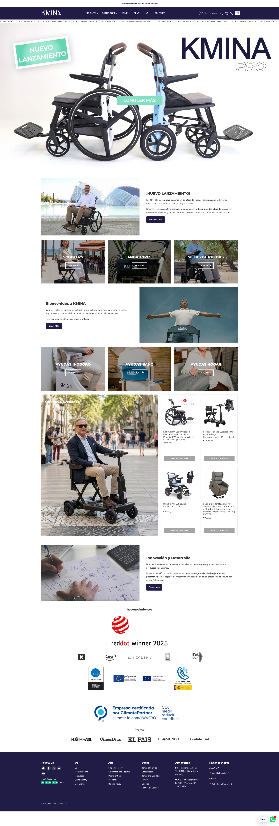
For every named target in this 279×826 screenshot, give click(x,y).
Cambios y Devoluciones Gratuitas (15, 21)
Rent (137, 13)
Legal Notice (147, 771)
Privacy (145, 779)
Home (124, 13)
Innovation (79, 775)
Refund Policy (114, 783)
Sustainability (81, 779)
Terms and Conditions (152, 775)
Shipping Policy (115, 767)
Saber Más (54, 326)
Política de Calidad (150, 787)
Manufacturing (81, 771)
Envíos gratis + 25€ (67, 21)
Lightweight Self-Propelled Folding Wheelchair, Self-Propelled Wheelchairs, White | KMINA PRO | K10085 (178, 435)
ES (237, 13)
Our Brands (80, 783)
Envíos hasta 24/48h (44, 21)
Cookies (145, 783)
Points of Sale (114, 775)
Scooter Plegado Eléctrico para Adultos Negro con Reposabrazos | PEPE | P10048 (218, 434)
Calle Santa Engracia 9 (221, 784)
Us (147, 13)
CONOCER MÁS (139, 100)
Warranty (112, 779)
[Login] (231, 13)
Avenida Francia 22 (220, 773)
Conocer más (155, 219)
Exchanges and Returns (119, 771)
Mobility (91, 13)
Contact (159, 13)
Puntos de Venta (209, 13)
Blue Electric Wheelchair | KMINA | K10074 (175, 505)
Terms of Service (149, 767)
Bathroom (108, 13)
